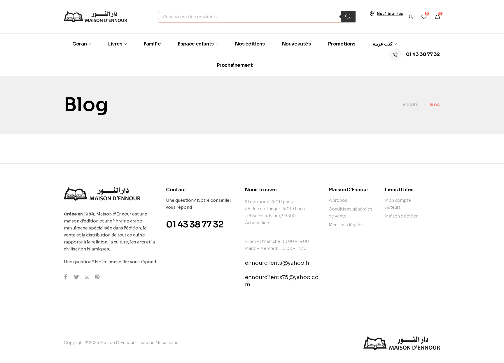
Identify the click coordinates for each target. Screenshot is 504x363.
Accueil (411, 105)
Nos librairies (390, 13)
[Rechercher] (348, 16)
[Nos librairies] (371, 13)
